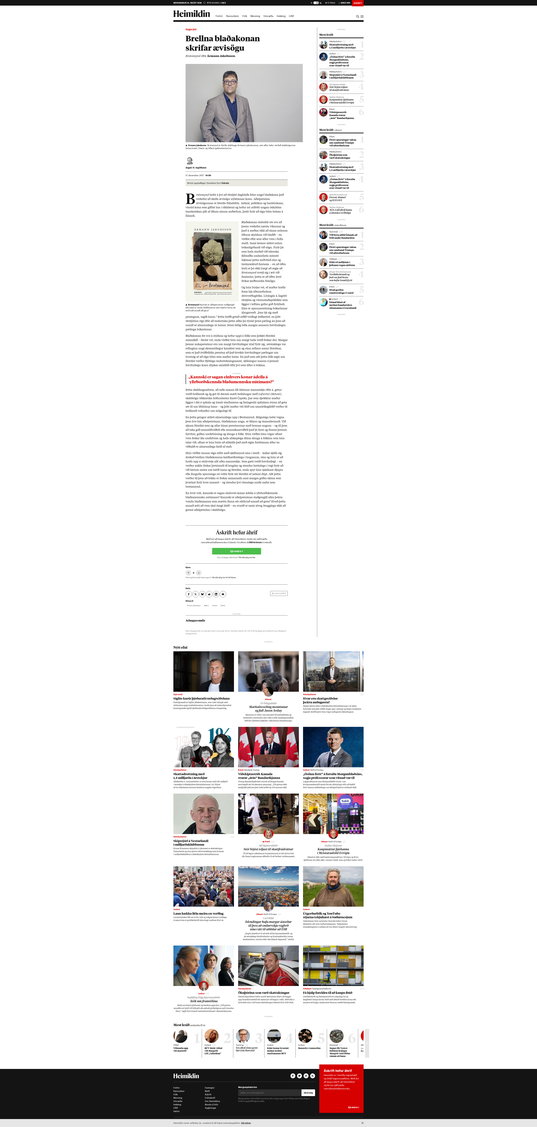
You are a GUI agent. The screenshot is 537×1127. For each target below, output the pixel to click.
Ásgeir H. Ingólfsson (196, 167)
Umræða (268, 15)
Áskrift (208, 1094)
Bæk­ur (206, 605)
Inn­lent (214, 605)
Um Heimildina (212, 1101)
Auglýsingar (210, 1107)
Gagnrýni (191, 29)
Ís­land (223, 605)
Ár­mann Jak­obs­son (194, 605)
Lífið (291, 15)
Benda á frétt (211, 1104)
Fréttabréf (210, 1097)
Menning (255, 15)
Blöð (207, 1091)
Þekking (281, 15)
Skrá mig (308, 1092)
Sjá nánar (246, 1122)
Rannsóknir (232, 15)
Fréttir (219, 15)
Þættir (176, 1111)
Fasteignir (210, 1087)
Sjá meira (236, 551)
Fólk (244, 15)
